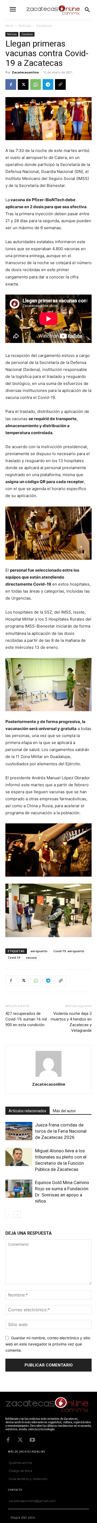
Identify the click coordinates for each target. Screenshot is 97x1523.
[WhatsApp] (35, 84)
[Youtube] (32, 1440)
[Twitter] (20, 1440)
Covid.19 (14, 957)
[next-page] (17, 1214)
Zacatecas (44, 25)
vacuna (31, 957)
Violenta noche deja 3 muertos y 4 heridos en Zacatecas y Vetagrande (71, 1022)
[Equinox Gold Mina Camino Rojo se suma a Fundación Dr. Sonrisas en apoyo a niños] (18, 1189)
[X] (23, 84)
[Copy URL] (60, 84)
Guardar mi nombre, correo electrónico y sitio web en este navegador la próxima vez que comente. (47, 1344)
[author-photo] (48, 1076)
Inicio (9, 25)
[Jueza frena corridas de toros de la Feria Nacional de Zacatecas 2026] (18, 1131)
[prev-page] (8, 1214)
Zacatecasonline (25, 72)
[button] (87, 9)
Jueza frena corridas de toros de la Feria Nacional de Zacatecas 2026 (60, 1131)
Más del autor (64, 1111)
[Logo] (47, 1405)
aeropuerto (38, 951)
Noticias (25, 25)
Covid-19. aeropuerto (68, 951)
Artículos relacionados (27, 1111)
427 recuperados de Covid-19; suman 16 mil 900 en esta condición (26, 1019)
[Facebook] (10, 84)
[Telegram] (48, 84)
